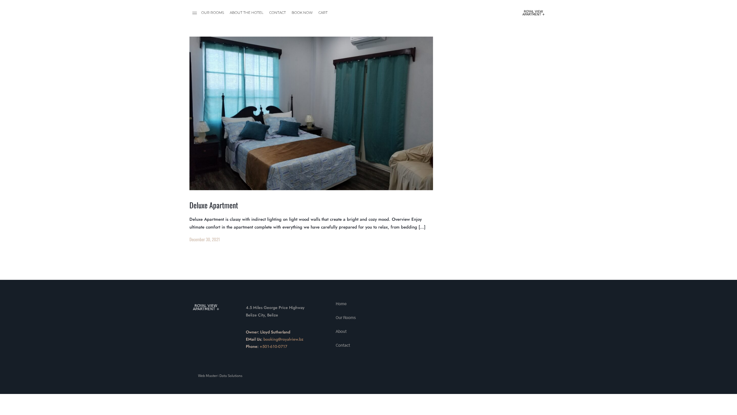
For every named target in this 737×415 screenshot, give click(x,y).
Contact (277, 12)
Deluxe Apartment (213, 205)
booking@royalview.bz (283, 339)
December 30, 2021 (204, 239)
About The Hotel (246, 12)
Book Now (302, 12)
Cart (323, 12)
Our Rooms (212, 12)
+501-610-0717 (273, 346)
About (341, 332)
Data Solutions (230, 376)
